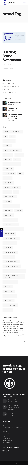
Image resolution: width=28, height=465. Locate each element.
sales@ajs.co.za (12, 415)
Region (11, 2)
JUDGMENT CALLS (13, 108)
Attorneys (8, 154)
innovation (8, 182)
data (20, 173)
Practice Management (12, 266)
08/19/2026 (11, 110)
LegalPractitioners (11, 238)
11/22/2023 (6, 47)
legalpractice (9, 233)
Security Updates (8, 92)
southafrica (9, 291)
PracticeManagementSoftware (14, 270)
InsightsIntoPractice (12, 187)
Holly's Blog (7, 83)
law (16, 192)
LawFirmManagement (11, 205)
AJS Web (7, 145)
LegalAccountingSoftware (13, 229)
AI (5, 136)
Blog (17, 159)
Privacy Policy (6, 438)
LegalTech (8, 247)
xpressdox (8, 309)
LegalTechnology (10, 252)
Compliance (8, 168)
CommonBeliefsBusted (12, 164)
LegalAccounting (10, 219)
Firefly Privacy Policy (8, 440)
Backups (19, 154)
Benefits (7, 159)
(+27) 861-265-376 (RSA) (15, 405)
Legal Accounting (10, 224)
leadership (8, 215)
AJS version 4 (9, 140)
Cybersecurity (9, 173)
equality (7, 178)
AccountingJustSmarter (12, 131)
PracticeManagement (11, 261)
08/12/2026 (11, 120)
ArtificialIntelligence (12, 150)
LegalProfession (10, 243)
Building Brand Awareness (12, 56)
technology (8, 300)
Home (4, 425)
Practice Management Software (12, 276)
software (8, 286)
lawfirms (7, 210)
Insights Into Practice (10, 49)
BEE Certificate (6, 442)
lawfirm (7, 201)
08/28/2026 (12, 104)
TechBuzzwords (10, 295)
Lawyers (18, 210)
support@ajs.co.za (13, 413)
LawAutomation (10, 196)
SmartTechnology (10, 282)
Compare (5, 431)
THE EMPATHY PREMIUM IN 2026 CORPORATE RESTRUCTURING (15, 116)
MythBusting (9, 256)
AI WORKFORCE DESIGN (14, 102)
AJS (12, 136)
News (4, 89)
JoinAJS (7, 192)
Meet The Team (7, 434)
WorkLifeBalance (10, 305)
